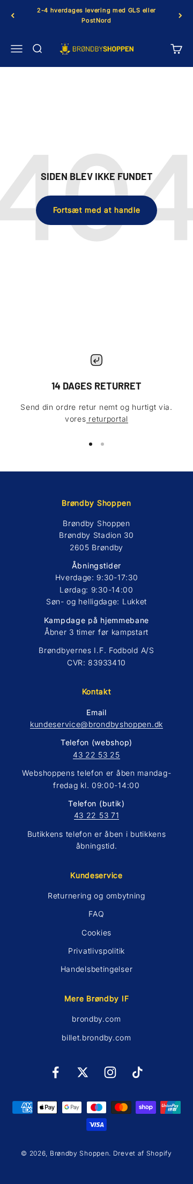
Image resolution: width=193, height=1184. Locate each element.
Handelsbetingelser (97, 968)
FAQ (96, 913)
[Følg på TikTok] (137, 1072)
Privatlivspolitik (96, 950)
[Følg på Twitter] (83, 1072)
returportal (107, 418)
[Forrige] (12, 15)
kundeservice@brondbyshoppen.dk (96, 724)
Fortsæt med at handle (96, 209)
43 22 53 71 (97, 815)
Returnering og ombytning (96, 895)
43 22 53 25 (96, 754)
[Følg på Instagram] (110, 1072)
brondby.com (96, 1018)
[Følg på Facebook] (55, 1072)
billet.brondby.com (96, 1037)
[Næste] (180, 15)
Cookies (96, 932)
